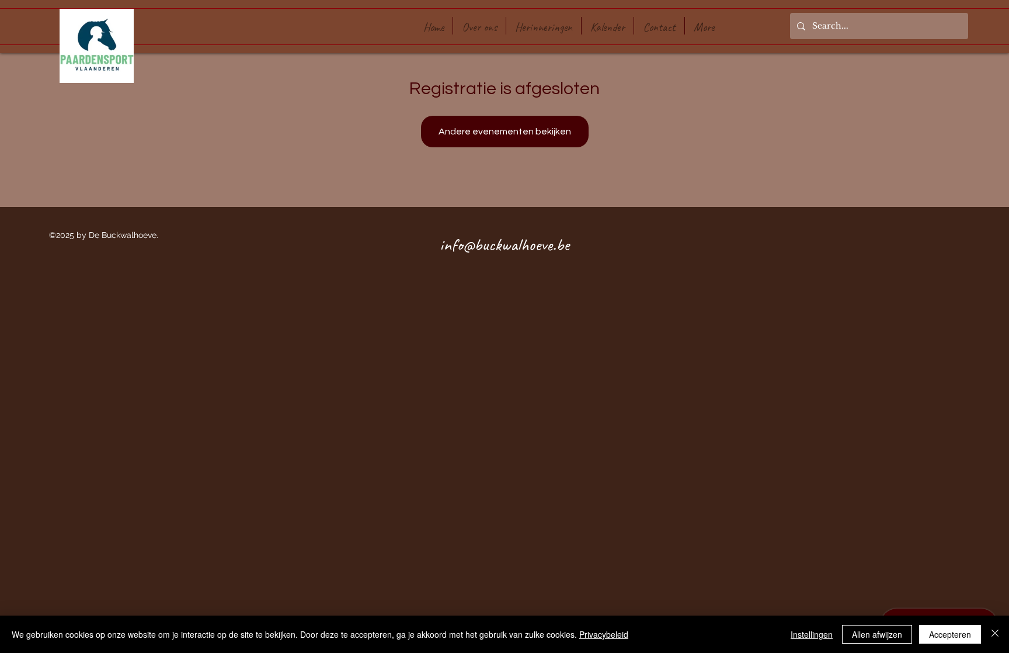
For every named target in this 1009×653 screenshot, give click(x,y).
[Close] (995, 634)
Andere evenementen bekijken (505, 131)
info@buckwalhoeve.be (504, 244)
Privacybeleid (603, 634)
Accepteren (950, 634)
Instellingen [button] (812, 634)
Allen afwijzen (877, 634)
